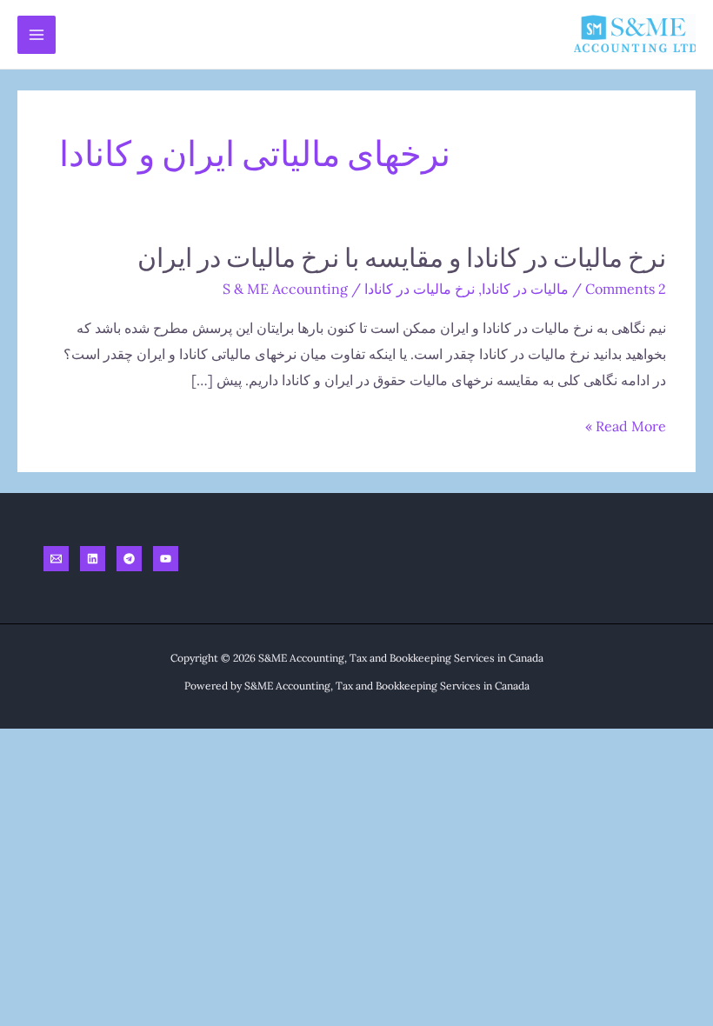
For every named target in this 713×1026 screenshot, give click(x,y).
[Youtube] (165, 558)
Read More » (625, 428)
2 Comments (625, 288)
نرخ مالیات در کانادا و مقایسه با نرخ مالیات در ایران (401, 256)
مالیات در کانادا (525, 288)
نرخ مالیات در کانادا (419, 288)
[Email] (56, 558)
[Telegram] (129, 558)
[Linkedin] (92, 558)
